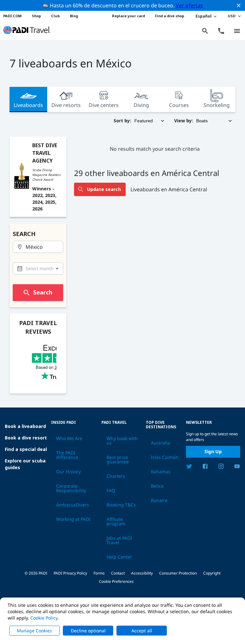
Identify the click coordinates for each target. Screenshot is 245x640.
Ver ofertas (189, 5)
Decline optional (88, 631)
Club (55, 15)
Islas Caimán (164, 457)
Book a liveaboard (25, 426)
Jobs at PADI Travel (119, 540)
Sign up (213, 451)
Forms (99, 573)
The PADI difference (67, 455)
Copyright (211, 573)
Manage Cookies (34, 631)
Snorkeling (217, 105)
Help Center (119, 557)
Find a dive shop (169, 15)
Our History (68, 471)
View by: (183, 121)
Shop (36, 15)
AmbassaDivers (72, 505)
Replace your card (128, 15)
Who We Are (69, 438)
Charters (116, 476)
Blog (74, 15)
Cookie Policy (43, 618)
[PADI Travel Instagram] (221, 467)
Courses (179, 105)
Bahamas (161, 471)
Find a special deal (26, 449)
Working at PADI (73, 519)
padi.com (12, 15)
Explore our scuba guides (25, 464)
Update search (104, 189)
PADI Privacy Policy (70, 573)
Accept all (141, 631)
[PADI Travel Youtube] (237, 467)
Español (204, 16)
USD (231, 15)
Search (42, 292)
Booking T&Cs (121, 505)
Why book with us (122, 440)
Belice (157, 486)
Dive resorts (66, 105)
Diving (141, 105)
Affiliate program (116, 521)
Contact (118, 573)
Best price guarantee (118, 459)
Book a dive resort (26, 438)
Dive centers (104, 105)
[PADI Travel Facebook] (205, 467)
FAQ (111, 490)
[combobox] (38, 247)
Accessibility (142, 573)
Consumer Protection (178, 573)
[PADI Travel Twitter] (189, 467)
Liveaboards (28, 105)
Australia (160, 443)
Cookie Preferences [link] (116, 581)
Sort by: (122, 121)
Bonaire (159, 500)
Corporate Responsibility (71, 488)
